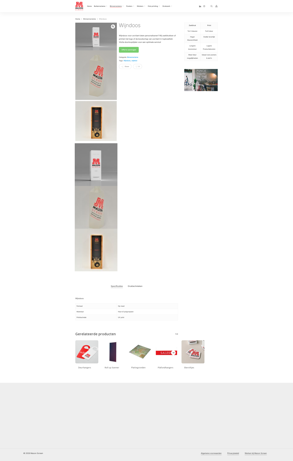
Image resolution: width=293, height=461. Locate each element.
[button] (113, 26)
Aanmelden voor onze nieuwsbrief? (41, 427)
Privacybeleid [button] (233, 453)
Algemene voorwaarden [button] (211, 453)
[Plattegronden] (139, 351)
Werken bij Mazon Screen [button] (256, 453)
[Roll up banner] (113, 351)
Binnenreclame (89, 19)
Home (77, 19)
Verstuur (30, 434)
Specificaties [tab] (117, 286)
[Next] (173, 352)
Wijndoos (127, 61)
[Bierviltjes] (193, 351)
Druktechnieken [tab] (135, 286)
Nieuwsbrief (29, 414)
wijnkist (134, 61)
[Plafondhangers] (166, 351)
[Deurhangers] (86, 351)
